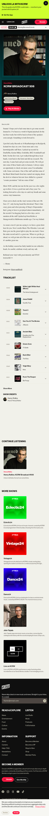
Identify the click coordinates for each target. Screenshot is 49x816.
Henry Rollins (8, 472)
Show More (7, 388)
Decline (5, 813)
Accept (16, 813)
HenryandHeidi (16, 269)
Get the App (8, 15)
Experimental (9, 102)
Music (27, 719)
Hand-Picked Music (11, 98)
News (4, 715)
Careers (5, 745)
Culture (4, 725)
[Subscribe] (44, 700)
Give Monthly (21, 780)
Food (3, 722)
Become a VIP (30, 745)
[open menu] (3, 21)
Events (4, 729)
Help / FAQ (6, 748)
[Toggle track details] (45, 289)
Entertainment (7, 719)
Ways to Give (30, 748)
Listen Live (10, 22)
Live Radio (29, 715)
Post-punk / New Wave (26, 98)
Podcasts (28, 722)
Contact (5, 755)
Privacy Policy (40, 807)
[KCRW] (6, 689)
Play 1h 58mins (13, 109)
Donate (42, 22)
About (4, 741)
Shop (27, 752)
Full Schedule (30, 725)
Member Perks (30, 755)
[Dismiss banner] (46, 3)
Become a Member (32, 741)
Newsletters (6, 752)
